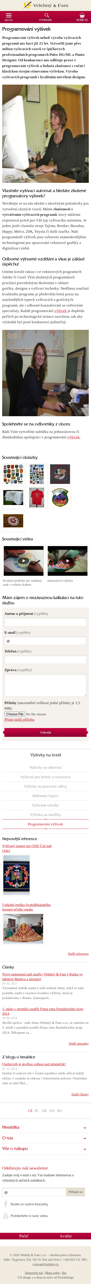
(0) (82, 20)
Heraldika (10, 1127)
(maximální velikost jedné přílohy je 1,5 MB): (42, 706)
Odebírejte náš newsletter (25, 1168)
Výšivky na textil (45, 755)
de (44, 1111)
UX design (24, 1277)
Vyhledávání (47, 20)
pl (37, 1111)
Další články (80, 1094)
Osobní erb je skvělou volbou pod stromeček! (34, 1064)
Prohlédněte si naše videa (29, 1216)
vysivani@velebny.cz (45, 1264)
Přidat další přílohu (19, 719)
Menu (9, 20)
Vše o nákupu (15, 1149)
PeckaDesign (66, 1277)
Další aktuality (79, 1043)
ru (59, 1111)
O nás (7, 1138)
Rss (64, 1273)
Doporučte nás (34, 1273)
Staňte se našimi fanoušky (29, 1204)
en (52, 1111)
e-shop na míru (43, 1277)
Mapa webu (52, 1273)
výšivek (60, 311)
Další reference (78, 953)
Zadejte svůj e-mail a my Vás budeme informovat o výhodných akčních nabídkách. (38, 1177)
